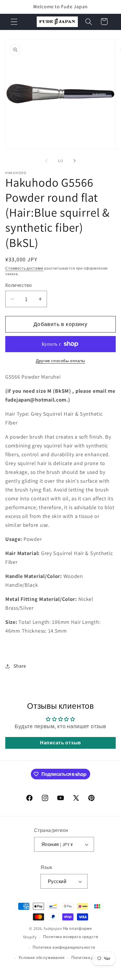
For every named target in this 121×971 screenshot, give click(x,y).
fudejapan (53, 928)
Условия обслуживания (42, 957)
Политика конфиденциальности (64, 947)
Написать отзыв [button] (60, 743)
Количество (18, 285)
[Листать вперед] (74, 160)
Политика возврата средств (70, 936)
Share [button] (20, 666)
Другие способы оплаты (60, 360)
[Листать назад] (46, 160)
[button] (14, 21)
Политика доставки (90, 957)
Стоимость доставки (24, 268)
